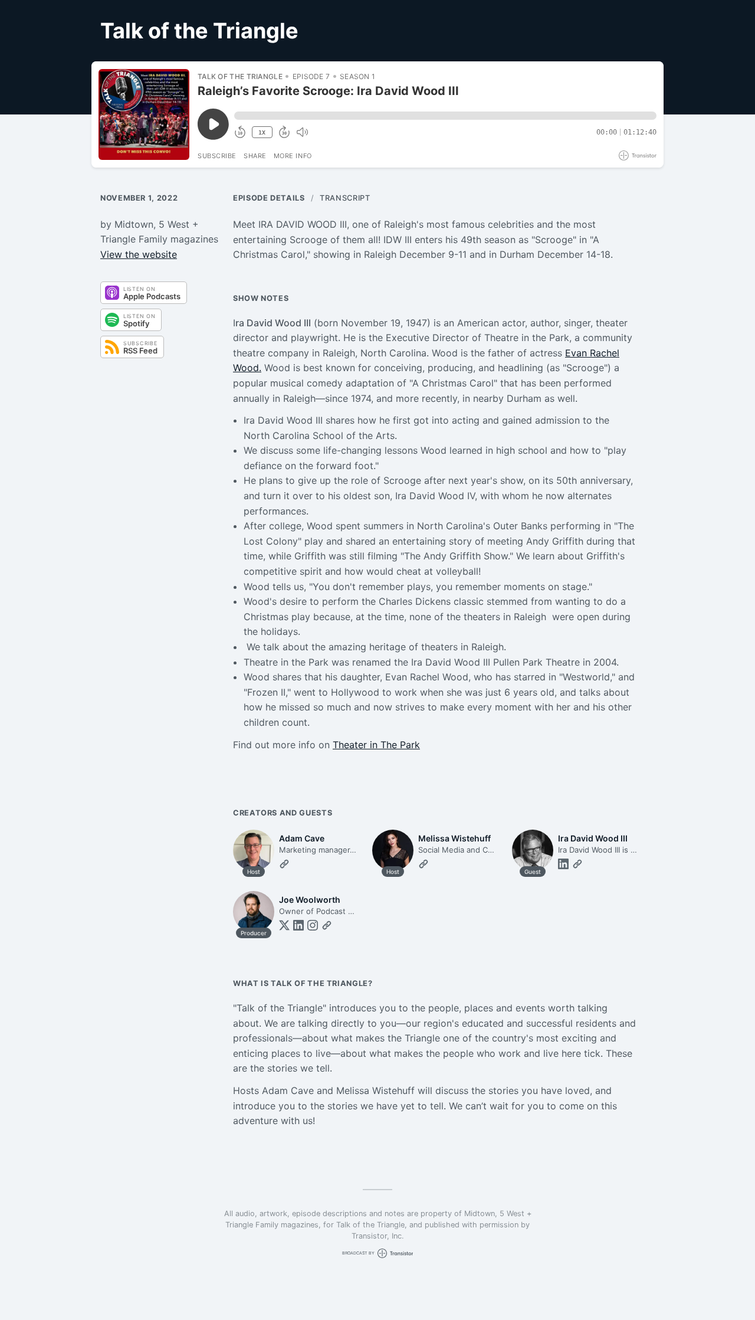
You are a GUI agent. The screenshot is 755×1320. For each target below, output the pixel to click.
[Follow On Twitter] (284, 925)
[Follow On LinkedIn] (563, 864)
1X (261, 132)
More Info (293, 156)
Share (255, 156)
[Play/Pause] (144, 114)
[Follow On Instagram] (312, 925)
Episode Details (269, 198)
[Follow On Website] (284, 864)
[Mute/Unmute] (302, 132)
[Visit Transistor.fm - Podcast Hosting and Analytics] (637, 155)
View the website (138, 254)
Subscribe (217, 156)
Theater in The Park (376, 745)
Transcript (345, 198)
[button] (445, 116)
